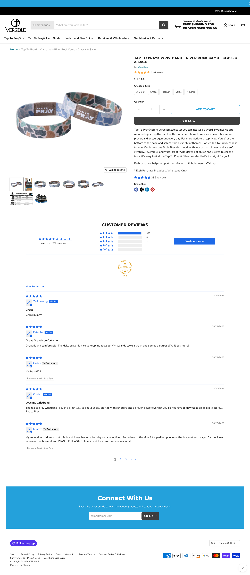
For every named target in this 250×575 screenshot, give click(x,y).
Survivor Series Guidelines (112, 554)
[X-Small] (141, 96)
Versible (143, 67)
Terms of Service (87, 554)
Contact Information (65, 554)
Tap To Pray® (13, 38)
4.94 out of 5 (64, 239)
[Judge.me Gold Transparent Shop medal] (125, 267)
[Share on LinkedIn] (147, 189)
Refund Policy (27, 554)
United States (226, 10)
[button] (142, 177)
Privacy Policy (45, 554)
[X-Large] (191, 96)
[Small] (154, 96)
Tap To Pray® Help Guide (44, 38)
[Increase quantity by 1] (164, 109)
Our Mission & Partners (148, 38)
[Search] (163, 25)
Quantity (139, 101)
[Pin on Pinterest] (153, 189)
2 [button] (120, 459)
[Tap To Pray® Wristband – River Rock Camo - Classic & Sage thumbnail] (16, 184)
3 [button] (126, 459)
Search (13, 554)
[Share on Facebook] (136, 189)
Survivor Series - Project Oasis (25, 558)
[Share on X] (142, 189)
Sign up (150, 516)
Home (14, 49)
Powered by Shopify (20, 565)
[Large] (179, 96)
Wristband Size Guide (79, 38)
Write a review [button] (194, 241)
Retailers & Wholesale (112, 38)
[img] (34, 296)
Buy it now (187, 121)
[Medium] (166, 96)
